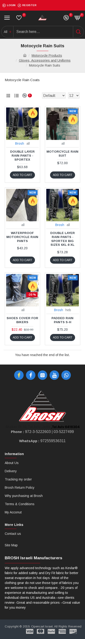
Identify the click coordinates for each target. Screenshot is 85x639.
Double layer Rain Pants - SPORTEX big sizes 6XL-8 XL (62, 239)
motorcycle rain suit (62, 153)
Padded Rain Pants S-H (62, 320)
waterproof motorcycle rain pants (22, 237)
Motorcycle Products (47, 55)
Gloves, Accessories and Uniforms (45, 60)
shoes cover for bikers (22, 320)
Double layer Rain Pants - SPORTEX (22, 155)
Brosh (19, 143)
